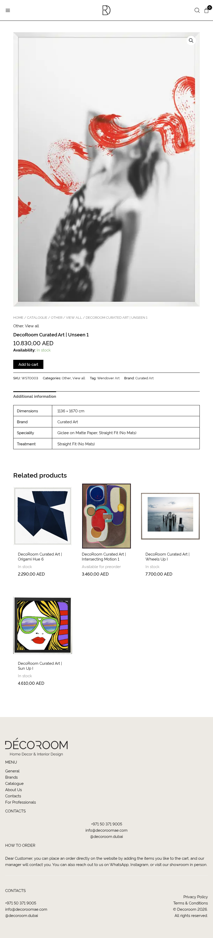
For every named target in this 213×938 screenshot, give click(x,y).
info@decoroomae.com (106, 830)
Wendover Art (108, 377)
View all (74, 317)
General (12, 770)
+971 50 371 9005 (106, 823)
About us (13, 789)
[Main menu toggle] (8, 10)
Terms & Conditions (190, 903)
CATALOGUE (37, 317)
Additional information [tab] (34, 396)
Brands (11, 777)
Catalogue (14, 783)
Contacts (13, 795)
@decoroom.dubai (106, 836)
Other (56, 317)
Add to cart (28, 364)
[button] (197, 10)
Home (18, 317)
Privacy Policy (195, 896)
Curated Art (144, 377)
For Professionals (20, 802)
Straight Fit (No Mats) (76, 443)
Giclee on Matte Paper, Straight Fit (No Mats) (96, 432)
